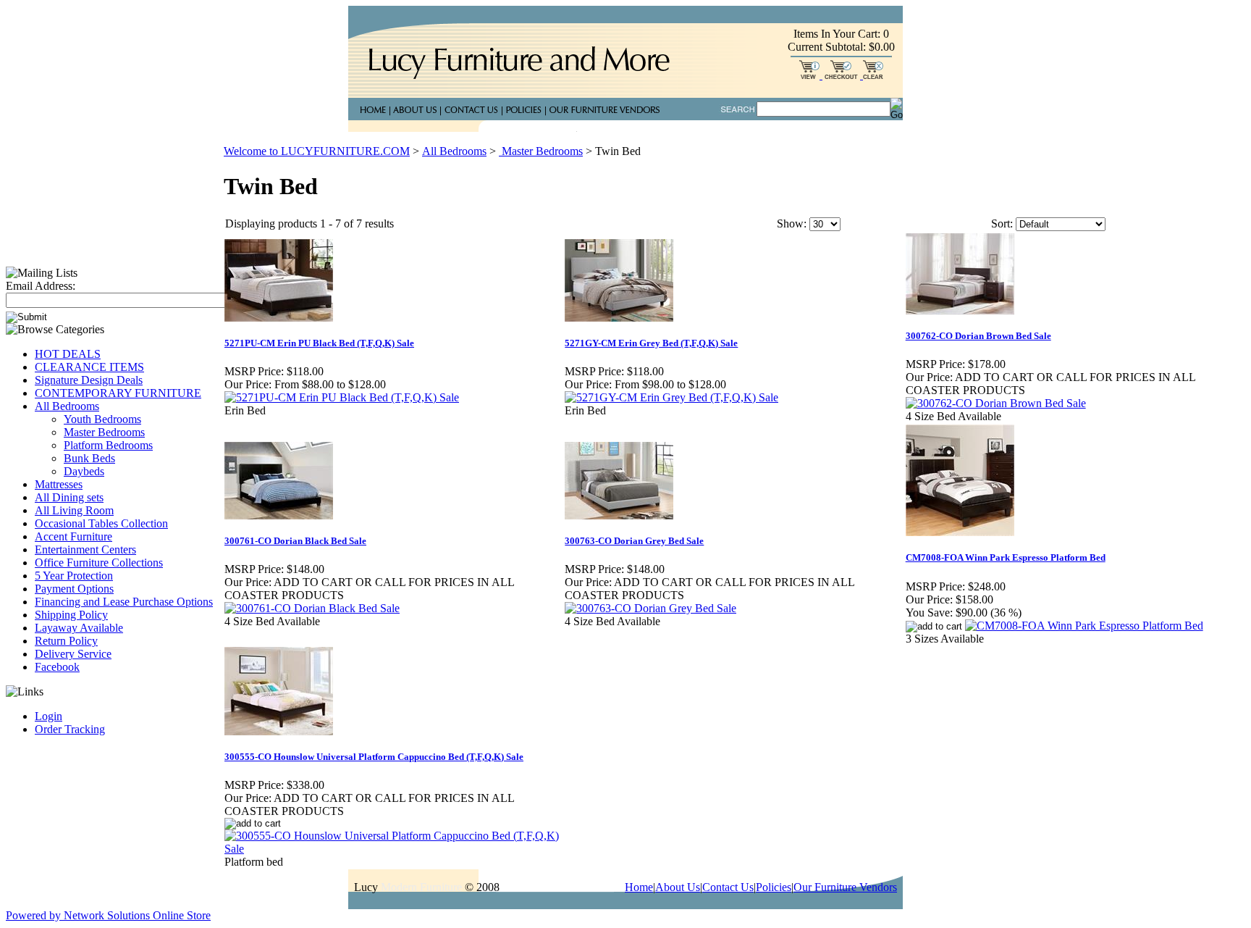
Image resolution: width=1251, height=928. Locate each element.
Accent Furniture (73, 536)
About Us (677, 887)
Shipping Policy (71, 615)
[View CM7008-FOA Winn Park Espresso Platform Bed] (1084, 625)
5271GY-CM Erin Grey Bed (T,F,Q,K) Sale (651, 343)
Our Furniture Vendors (845, 887)
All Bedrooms (67, 406)
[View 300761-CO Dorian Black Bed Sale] (312, 608)
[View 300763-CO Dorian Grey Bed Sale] (650, 608)
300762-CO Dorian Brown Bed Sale (978, 335)
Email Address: (40, 286)
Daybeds (84, 471)
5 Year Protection (74, 575)
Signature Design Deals (89, 380)
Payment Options (74, 588)
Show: (791, 223)
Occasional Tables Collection (101, 523)
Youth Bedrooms (102, 419)
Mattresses (59, 484)
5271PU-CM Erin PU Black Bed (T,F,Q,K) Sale (319, 343)
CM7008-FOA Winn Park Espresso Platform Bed (1005, 557)
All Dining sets (69, 497)
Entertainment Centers (85, 549)
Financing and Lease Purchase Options (124, 601)
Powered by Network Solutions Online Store (108, 915)
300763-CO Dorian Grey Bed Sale (634, 540)
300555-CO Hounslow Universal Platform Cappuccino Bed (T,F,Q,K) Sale (373, 756)
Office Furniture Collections (99, 562)
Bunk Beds (89, 458)
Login (48, 716)
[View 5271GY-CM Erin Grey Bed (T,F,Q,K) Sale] (671, 397)
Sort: (1002, 223)
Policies (773, 887)
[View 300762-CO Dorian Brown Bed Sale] (996, 403)
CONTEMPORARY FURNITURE (118, 393)
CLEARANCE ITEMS (89, 367)
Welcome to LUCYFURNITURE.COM (317, 151)
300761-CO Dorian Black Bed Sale (295, 540)
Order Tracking (70, 729)
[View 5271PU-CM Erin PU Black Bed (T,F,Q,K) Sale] (341, 397)
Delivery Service (73, 654)
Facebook (57, 667)
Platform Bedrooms (108, 445)
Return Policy (66, 641)
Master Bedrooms (104, 432)
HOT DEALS (68, 354)
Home (639, 887)
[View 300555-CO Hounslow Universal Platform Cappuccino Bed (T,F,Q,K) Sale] (393, 849)
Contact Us (728, 887)
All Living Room (74, 510)
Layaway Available (79, 628)
